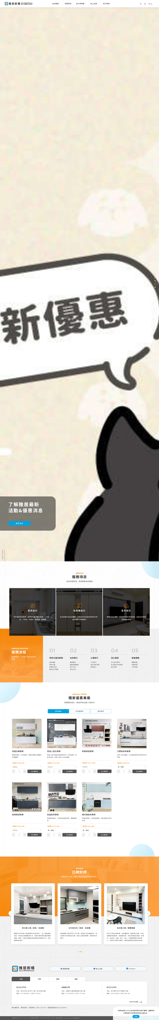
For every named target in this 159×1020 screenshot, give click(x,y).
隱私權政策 (143, 1013)
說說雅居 (55, 3)
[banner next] (155, 520)
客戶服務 (106, 3)
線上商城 (93, 3)
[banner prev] (155, 507)
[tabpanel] (79, 513)
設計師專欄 (80, 3)
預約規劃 (19, 527)
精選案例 (68, 3)
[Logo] (18, 3)
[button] (141, 3)
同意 (136, 1016)
